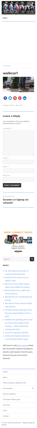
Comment (7, 128)
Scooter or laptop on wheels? (16, 333)
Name (6, 158)
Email (6, 167)
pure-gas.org (22, 345)
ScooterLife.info (31, 13)
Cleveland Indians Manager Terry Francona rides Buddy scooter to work (18, 313)
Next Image (7, 65)
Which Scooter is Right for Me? (14, 383)
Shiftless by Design (10, 12)
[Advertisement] (18, 44)
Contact (6, 416)
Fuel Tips (6, 405)
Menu (5, 18)
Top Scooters (8, 388)
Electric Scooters (9, 394)
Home (5, 372)
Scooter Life (10, 10)
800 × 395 (19, 105)
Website (6, 175)
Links (5, 410)
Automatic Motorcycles (11, 399)
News (5, 377)
